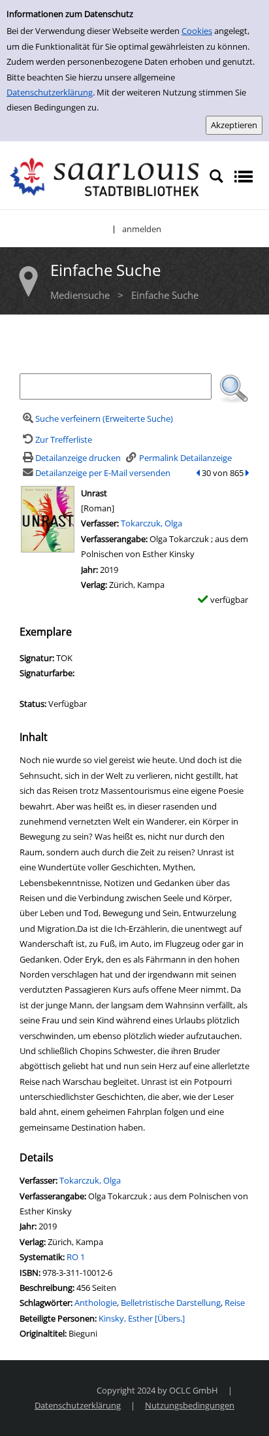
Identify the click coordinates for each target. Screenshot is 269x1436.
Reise (235, 1302)
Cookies (197, 31)
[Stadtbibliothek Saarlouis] (104, 176)
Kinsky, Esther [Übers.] (142, 1318)
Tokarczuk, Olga (151, 523)
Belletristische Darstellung (171, 1302)
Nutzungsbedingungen (189, 1405)
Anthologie (95, 1302)
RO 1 (76, 1257)
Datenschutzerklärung (50, 92)
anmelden (141, 229)
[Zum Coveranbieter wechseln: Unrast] (47, 518)
